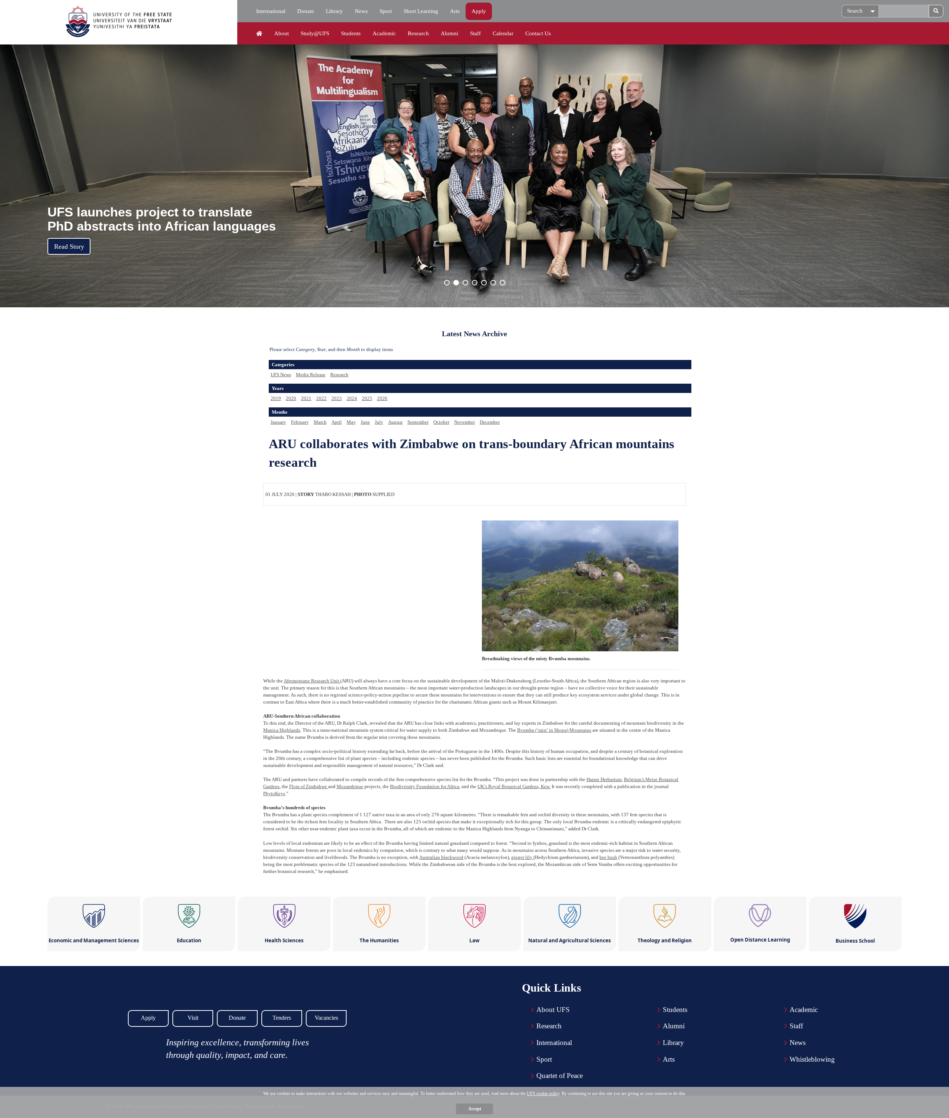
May (351, 422)
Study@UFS (315, 33)
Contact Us (538, 33)
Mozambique (350, 786)
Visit (193, 1018)
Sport (386, 11)
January (278, 422)
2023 (336, 398)
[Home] (259, 34)
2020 (291, 398)
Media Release (310, 374)
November (464, 422)
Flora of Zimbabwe (308, 786)
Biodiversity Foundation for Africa (424, 786)
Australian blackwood (441, 857)
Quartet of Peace (559, 1075)
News (361, 11)
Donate (305, 11)
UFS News (281, 374)
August (395, 422)
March (320, 422)
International (270, 11)
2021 (306, 398)
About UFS (553, 1009)
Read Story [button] (69, 246)
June (365, 422)
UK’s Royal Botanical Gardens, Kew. (513, 786)
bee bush (608, 857)
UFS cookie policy (543, 1093)
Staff (475, 33)
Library (334, 11)
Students (351, 33)
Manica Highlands (281, 730)
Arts (455, 11)
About (281, 33)
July (379, 422)
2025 (367, 398)
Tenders (281, 1018)
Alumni (449, 33)
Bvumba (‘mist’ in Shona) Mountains (554, 730)
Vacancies (326, 1018)
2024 (352, 398)
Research (418, 33)
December (490, 422)
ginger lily (522, 857)
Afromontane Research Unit (312, 681)
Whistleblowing (812, 1059)
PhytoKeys (274, 793)
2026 (382, 398)
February (300, 422)
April (336, 422)
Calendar (503, 33)
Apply (479, 11)
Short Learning (421, 11)
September (418, 422)
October (441, 422)
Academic (384, 33)
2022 (321, 398)
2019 (276, 398)
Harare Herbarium (604, 779)
